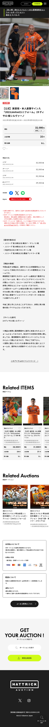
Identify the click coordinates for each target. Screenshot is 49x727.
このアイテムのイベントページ (23, 361)
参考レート (38, 131)
